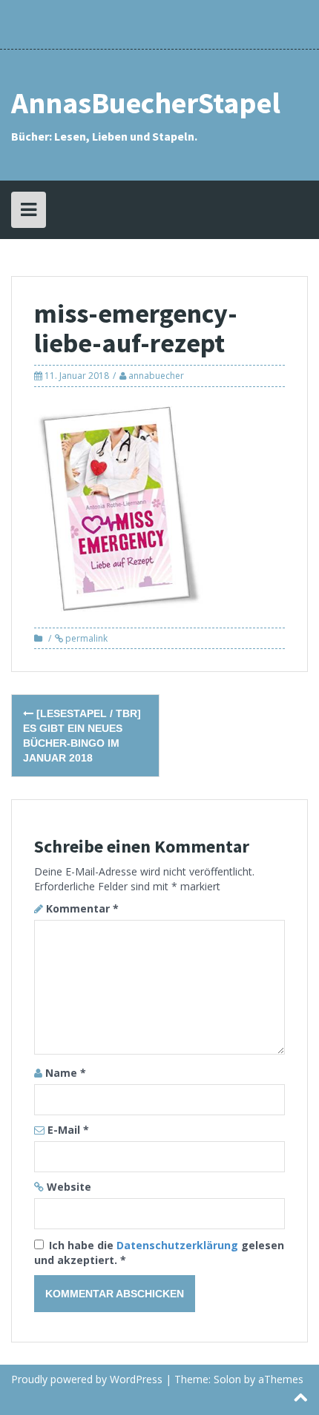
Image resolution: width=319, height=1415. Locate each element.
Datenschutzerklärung (178, 1245)
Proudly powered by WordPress (86, 1379)
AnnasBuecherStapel (145, 102)
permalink (85, 638)
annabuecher (156, 375)
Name (65, 1073)
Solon (227, 1379)
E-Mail (68, 1130)
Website (69, 1187)
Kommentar (82, 908)
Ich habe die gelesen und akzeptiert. (159, 1252)
